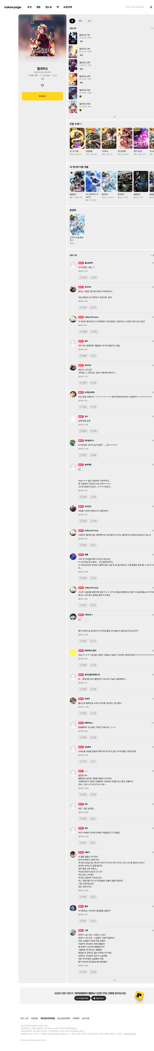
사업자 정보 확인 (130, 1034)
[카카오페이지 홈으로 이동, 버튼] (13, 7)
